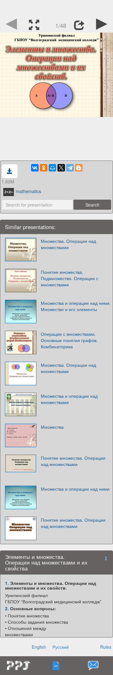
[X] (61, 167)
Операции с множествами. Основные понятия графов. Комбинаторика (69, 340)
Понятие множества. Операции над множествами (73, 461)
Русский (60, 647)
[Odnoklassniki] (43, 167)
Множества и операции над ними (75, 489)
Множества (52, 427)
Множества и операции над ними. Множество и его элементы (76, 306)
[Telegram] (70, 167)
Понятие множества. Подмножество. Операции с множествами (69, 278)
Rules (105, 647)
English (39, 647)
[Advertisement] (56, 8)
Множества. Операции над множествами (68, 244)
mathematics (28, 191)
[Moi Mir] (52, 167)
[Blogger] (79, 167)
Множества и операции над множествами (69, 399)
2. (7, 608)
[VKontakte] (35, 167)
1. (7, 583)
